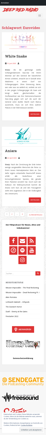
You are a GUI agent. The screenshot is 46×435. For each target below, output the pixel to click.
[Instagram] (22, 260)
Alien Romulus (11, 297)
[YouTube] (32, 250)
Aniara (11, 151)
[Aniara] (23, 136)
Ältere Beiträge (35, 215)
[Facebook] (13, 241)
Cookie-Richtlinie (26, 425)
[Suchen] (37, 273)
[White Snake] (23, 42)
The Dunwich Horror (14, 307)
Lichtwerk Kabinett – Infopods (17, 302)
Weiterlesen (34, 114)
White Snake (16, 56)
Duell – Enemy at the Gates (16, 311)
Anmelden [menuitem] (5, 3)
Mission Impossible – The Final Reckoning (22, 287)
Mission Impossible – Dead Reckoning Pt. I (22, 292)
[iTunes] (13, 250)
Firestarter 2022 (12, 316)
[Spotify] (22, 250)
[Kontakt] (22, 241)
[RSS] (32, 241)
